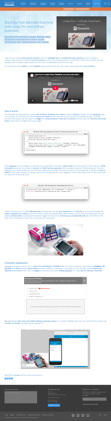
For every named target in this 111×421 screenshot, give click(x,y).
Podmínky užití (21, 414)
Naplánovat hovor (54, 405)
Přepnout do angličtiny (82, 9)
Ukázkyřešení (88, 3)
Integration (24, 37)
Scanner (45, 42)
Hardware (40, 37)
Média (12, 414)
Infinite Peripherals (28, 42)
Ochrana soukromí (34, 414)
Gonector (96, 114)
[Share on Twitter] (7, 378)
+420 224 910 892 (55, 397)
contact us (18, 375)
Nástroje (79, 3)
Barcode (34, 39)
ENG (108, 4)
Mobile (16, 37)
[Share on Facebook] (5, 378)
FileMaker (8, 37)
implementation (10, 42)
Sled (38, 42)
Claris (48, 37)
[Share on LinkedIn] (10, 378)
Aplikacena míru (23, 3)
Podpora (70, 3)
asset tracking (10, 39)
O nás (6, 414)
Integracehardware (43, 3)
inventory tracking (23, 39)
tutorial (41, 39)
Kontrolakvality (52, 3)
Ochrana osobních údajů (90, 404)
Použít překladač (68, 9)
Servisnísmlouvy (61, 3)
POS (19, 42)
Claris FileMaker (89, 66)
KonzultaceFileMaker (33, 3)
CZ (108, 2)
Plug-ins (32, 37)
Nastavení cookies (48, 414)
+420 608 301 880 (53, 401)
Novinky (96, 3)
